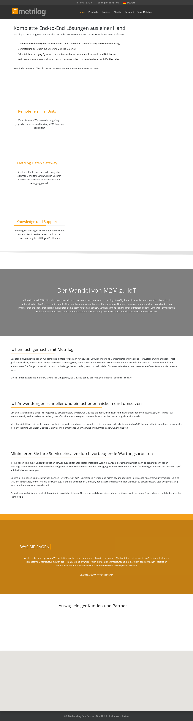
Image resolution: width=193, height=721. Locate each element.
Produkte (93, 12)
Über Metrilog (145, 12)
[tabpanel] (96, 568)
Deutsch (131, 2)
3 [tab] (98, 584)
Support (129, 12)
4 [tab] (101, 584)
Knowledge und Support (36, 221)
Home (82, 12)
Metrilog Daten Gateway (37, 162)
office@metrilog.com (108, 2)
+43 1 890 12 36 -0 (83, 2)
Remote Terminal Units (37, 111)
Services (106, 12)
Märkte (117, 12)
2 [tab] (94, 584)
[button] (96, 679)
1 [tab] (91, 584)
